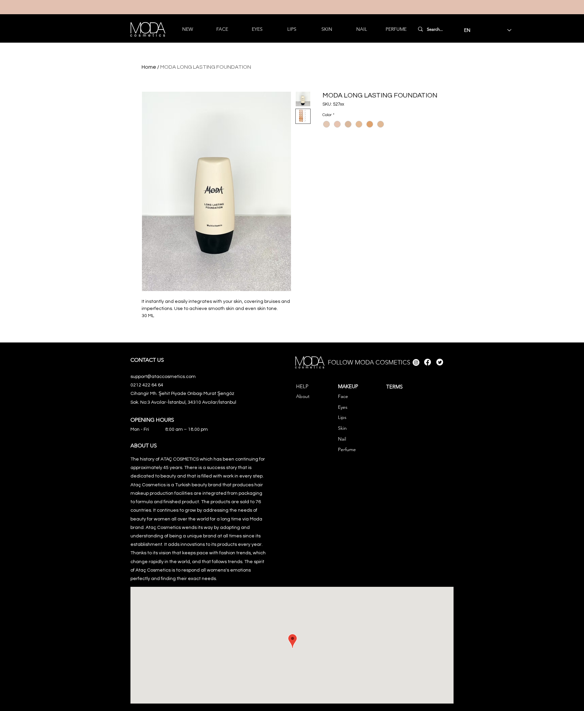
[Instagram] (416, 362)
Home (149, 67)
